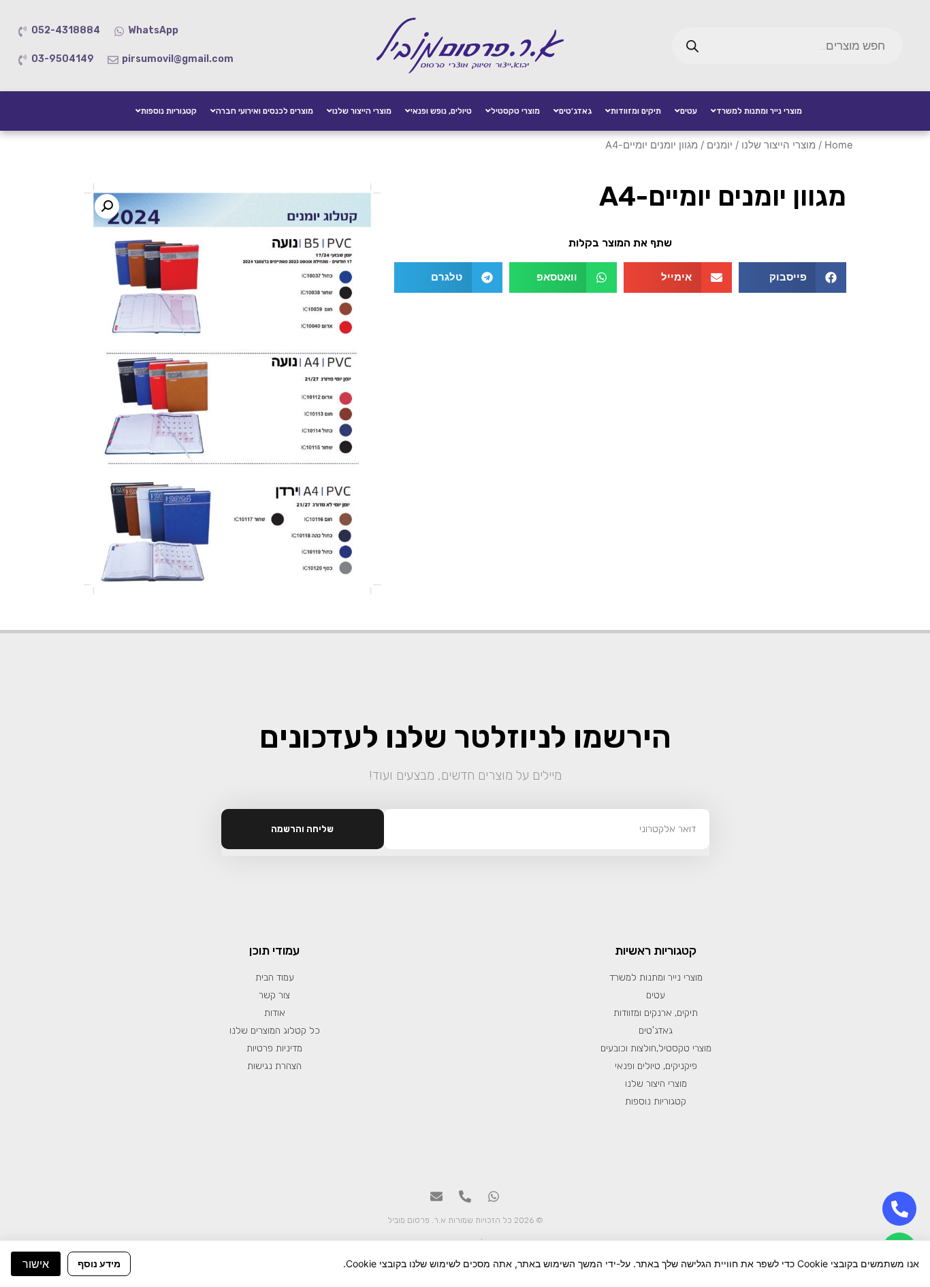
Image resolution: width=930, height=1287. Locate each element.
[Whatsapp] (493, 1196)
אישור (35, 1264)
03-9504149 (62, 59)
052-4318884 (65, 30)
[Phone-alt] (465, 1196)
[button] (793, 277)
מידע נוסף (99, 1263)
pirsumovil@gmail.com (178, 59)
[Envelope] (436, 1196)
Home (838, 145)
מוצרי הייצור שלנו (778, 145)
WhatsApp (153, 30)
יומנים (720, 145)
